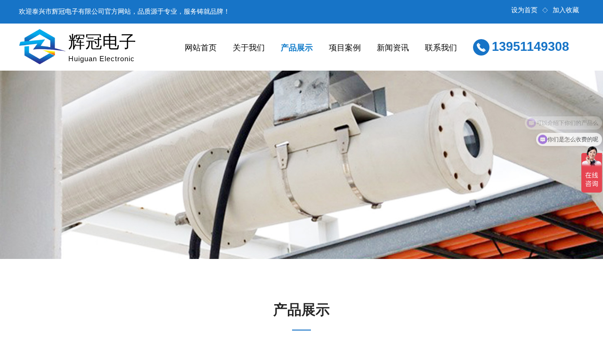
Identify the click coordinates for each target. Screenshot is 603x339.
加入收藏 (566, 10)
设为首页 (524, 10)
